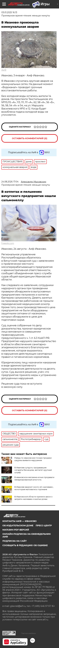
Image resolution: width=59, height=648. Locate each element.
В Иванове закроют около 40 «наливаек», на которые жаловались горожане (34, 488)
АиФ (3, 70)
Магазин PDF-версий (15, 529)
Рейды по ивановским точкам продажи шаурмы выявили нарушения (33, 459)
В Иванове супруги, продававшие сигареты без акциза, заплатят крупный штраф (33, 470)
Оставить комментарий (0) (29, 138)
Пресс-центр (44, 525)
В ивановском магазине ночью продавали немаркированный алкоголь (34, 478)
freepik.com (7, 243)
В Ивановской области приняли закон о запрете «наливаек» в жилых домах (33, 498)
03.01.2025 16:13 (9, 12)
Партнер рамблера (28, 633)
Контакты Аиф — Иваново (19, 521)
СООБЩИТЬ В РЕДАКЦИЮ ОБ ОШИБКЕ (25, 545)
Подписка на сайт (14, 541)
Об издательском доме (17, 525)
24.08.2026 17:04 (9, 181)
